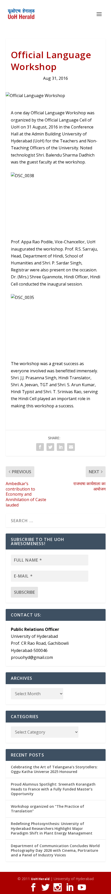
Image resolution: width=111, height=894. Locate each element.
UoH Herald (40, 879)
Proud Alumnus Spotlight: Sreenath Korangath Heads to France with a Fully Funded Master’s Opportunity (53, 789)
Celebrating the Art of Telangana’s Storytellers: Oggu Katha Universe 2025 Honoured (54, 769)
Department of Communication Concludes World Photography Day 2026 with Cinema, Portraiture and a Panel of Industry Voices (55, 850)
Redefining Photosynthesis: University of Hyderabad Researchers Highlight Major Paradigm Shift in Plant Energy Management (51, 828)
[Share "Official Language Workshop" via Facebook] (40, 447)
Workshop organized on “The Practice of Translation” (47, 808)
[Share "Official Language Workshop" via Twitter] (50, 447)
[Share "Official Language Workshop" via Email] (71, 447)
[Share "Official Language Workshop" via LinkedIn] (61, 447)
